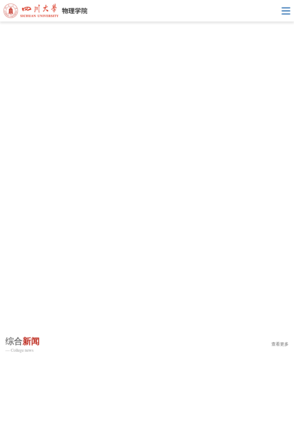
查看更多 (280, 344)
